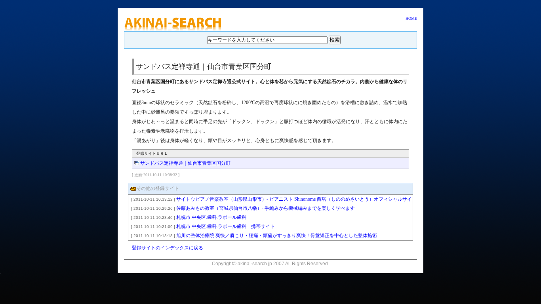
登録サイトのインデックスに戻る (167, 248)
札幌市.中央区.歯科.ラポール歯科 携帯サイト (203, 226)
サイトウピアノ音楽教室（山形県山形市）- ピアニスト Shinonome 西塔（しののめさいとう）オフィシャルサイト (270, 200)
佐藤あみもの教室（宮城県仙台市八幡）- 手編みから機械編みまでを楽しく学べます (243, 208)
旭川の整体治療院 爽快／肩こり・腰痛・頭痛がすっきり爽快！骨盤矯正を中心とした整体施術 (254, 235)
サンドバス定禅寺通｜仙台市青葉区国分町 (185, 163)
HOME (411, 18)
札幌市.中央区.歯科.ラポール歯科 (188, 217)
